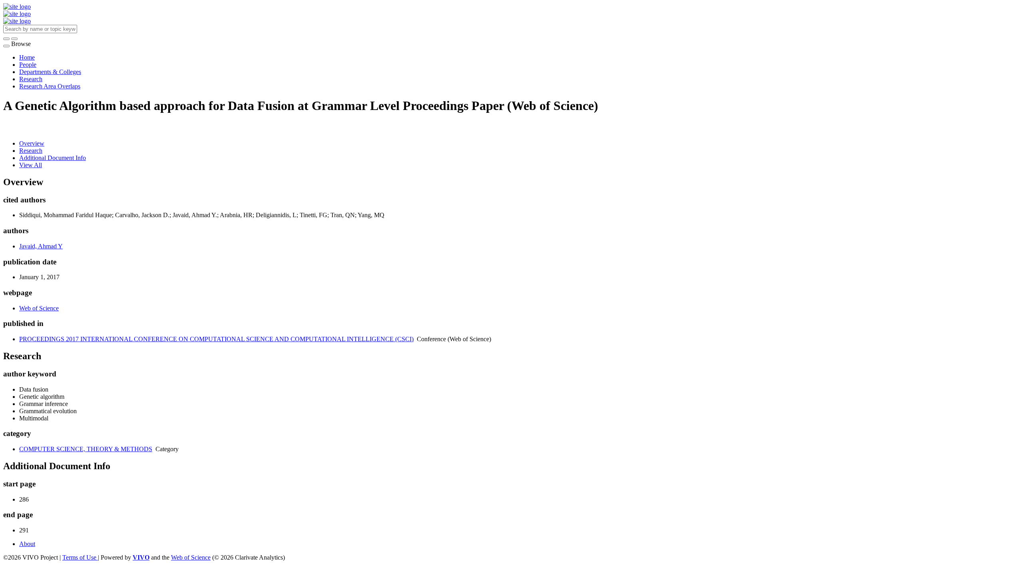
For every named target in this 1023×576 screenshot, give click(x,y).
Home (27, 57)
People (27, 64)
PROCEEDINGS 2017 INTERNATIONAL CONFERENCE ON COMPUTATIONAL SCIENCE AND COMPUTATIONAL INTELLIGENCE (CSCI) (216, 339)
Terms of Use (80, 557)
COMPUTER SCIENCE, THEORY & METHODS (85, 449)
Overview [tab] (31, 143)
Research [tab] (30, 150)
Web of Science (39, 308)
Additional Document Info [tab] (52, 157)
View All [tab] (30, 165)
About (27, 543)
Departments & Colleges (50, 71)
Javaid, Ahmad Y (41, 246)
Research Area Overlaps (49, 86)
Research (30, 79)
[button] (6, 39)
